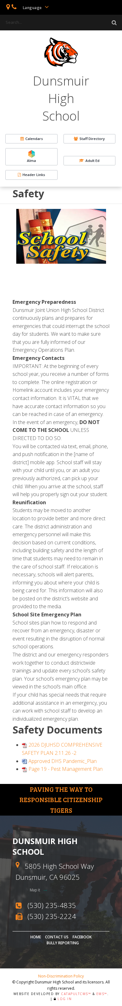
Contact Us (57, 937)
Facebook (82, 937)
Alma (31, 160)
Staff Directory (92, 138)
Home (35, 937)
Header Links (34, 174)
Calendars (34, 138)
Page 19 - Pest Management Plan (65, 768)
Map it (35, 890)
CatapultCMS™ (76, 994)
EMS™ (101, 994)
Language (33, 7)
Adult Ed (92, 160)
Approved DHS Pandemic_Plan (62, 761)
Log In (65, 999)
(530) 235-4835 (52, 905)
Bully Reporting (63, 943)
